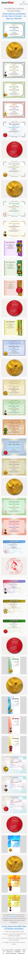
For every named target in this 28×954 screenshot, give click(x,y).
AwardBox (18, 950)
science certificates (11, 916)
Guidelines (17, 952)
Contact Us (9, 952)
